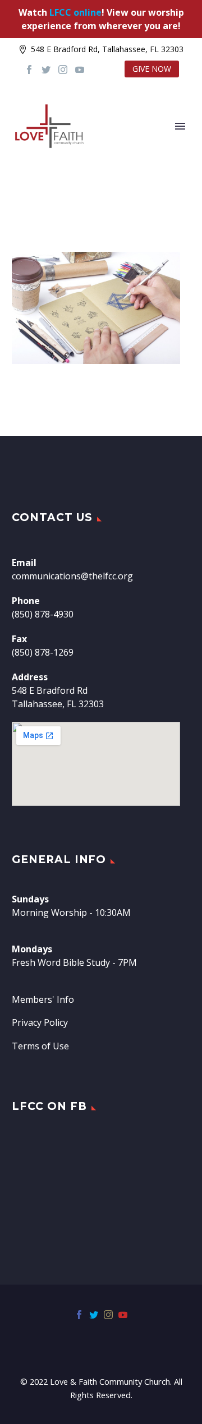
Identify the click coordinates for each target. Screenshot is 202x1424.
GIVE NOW (151, 68)
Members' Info (43, 999)
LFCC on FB (49, 1106)
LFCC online (75, 12)
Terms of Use (40, 1046)
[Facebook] (29, 69)
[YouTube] (79, 69)
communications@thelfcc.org (72, 576)
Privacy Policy (40, 1022)
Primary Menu (180, 126)
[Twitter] (46, 69)
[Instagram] (62, 69)
